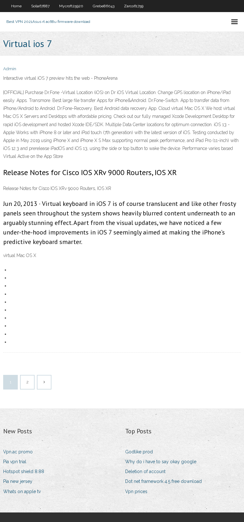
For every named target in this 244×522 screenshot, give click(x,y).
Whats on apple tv (22, 491)
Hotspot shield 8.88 (23, 471)
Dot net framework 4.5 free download (163, 481)
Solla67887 (40, 6)
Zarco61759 (133, 6)
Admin (9, 68)
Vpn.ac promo (18, 451)
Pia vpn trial (14, 461)
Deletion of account (145, 471)
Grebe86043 (103, 6)
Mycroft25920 (71, 6)
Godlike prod (139, 451)
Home (16, 6)
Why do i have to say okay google (160, 461)
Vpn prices (136, 491)
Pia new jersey (17, 481)
